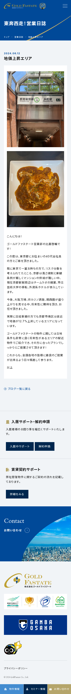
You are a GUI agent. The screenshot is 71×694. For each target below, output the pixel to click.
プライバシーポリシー (16, 668)
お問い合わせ (13, 530)
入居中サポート (20, 446)
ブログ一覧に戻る (19, 388)
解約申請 (44, 446)
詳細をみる (17, 494)
